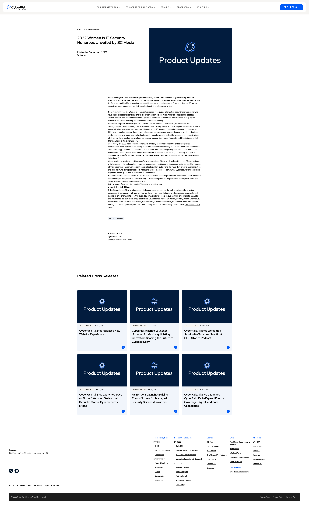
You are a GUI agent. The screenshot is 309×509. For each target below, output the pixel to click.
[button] (109, 7)
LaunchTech (211, 464)
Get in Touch (291, 7)
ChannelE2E (211, 459)
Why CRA (256, 442)
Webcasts (159, 467)
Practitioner (159, 455)
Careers (256, 451)
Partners (256, 455)
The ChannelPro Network (216, 455)
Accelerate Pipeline (183, 480)
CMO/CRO (179, 446)
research (159, 480)
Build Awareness (182, 467)
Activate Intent (181, 476)
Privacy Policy (278, 497)
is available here (155, 184)
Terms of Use (265, 497)
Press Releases (259, 459)
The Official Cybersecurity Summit (240, 443)
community (159, 476)
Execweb (210, 468)
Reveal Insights (182, 472)
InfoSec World (235, 453)
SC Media (127, 103)
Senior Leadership (162, 450)
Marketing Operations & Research (189, 459)
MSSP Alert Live (236, 462)
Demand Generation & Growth (187, 450)
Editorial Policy (291, 497)
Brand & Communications (186, 455)
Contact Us (257, 464)
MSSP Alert (211, 451)
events (157, 472)
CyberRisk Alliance (188, 100)
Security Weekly (213, 446)
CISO (157, 446)
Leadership (257, 446)
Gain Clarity (180, 485)
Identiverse (234, 449)
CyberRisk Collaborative (239, 457)
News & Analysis (161, 463)
